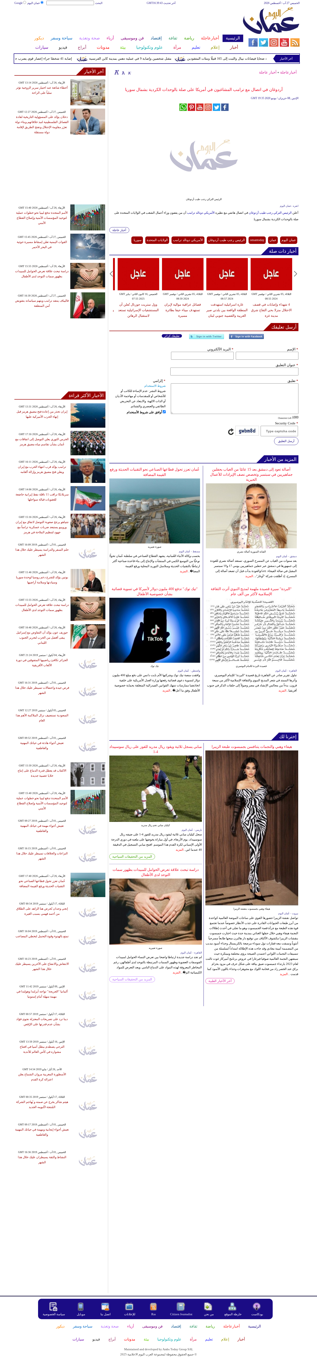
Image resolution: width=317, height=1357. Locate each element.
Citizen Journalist (181, 1314)
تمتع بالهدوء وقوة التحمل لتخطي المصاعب (42, 936)
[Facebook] (246, 338)
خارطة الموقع (233, 1314)
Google (18, 3)
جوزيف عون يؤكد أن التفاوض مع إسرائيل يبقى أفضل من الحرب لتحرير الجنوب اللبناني (42, 637)
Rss (153, 1314)
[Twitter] (206, 338)
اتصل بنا (105, 1314)
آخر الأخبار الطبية (220, 981)
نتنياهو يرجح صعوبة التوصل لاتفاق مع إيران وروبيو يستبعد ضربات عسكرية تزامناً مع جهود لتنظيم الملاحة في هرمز (42, 527)
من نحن (209, 1314)
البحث (98, 3)
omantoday (257, 240)
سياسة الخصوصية (54, 1314)
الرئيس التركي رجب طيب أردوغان (270, 212)
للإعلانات (129, 1314)
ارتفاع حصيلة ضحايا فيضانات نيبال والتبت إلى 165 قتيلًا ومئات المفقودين (256, 58)
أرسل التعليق (286, 441)
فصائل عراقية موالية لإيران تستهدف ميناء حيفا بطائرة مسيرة (182, 310)
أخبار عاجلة (267, 72)
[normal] (122, 72)
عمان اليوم (33, 3)
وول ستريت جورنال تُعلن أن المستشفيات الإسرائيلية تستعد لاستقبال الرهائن (138, 310)
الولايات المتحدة (157, 240)
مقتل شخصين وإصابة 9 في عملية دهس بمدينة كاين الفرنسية (151, 58)
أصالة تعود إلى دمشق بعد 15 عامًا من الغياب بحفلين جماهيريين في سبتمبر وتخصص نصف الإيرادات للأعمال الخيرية (251, 474)
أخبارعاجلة (288, 72)
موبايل (81, 1314)
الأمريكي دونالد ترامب (201, 212)
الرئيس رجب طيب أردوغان (226, 240)
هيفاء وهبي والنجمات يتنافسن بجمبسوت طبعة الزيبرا (252, 747)
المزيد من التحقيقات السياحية (132, 856)
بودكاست (257, 1314)
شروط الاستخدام (155, 386)
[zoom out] (129, 72)
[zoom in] (116, 72)
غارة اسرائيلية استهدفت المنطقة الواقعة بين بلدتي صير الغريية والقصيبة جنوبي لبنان (227, 310)
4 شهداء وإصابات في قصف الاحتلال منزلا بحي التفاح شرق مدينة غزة (271, 310)
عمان (272, 240)
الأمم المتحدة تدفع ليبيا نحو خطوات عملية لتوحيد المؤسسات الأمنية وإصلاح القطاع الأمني (42, 218)
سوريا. (137, 240)
